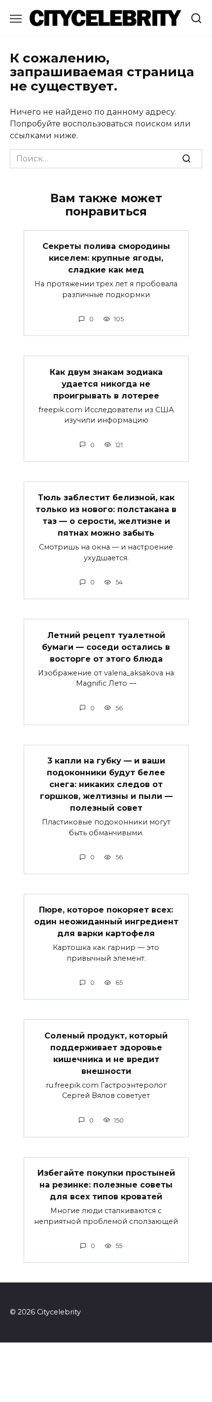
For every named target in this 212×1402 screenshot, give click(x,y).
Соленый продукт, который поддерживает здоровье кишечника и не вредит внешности (106, 1053)
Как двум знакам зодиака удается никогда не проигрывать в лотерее (106, 383)
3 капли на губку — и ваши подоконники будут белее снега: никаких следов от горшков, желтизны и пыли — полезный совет (106, 784)
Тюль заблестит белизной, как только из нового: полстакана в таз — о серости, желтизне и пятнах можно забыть (106, 515)
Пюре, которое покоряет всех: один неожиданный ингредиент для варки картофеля (106, 921)
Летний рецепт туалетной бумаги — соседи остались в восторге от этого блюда (106, 646)
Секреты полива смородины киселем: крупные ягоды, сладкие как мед (106, 258)
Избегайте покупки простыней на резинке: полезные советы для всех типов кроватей (106, 1184)
